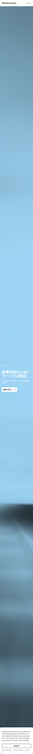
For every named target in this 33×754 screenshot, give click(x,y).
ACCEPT (16, 746)
